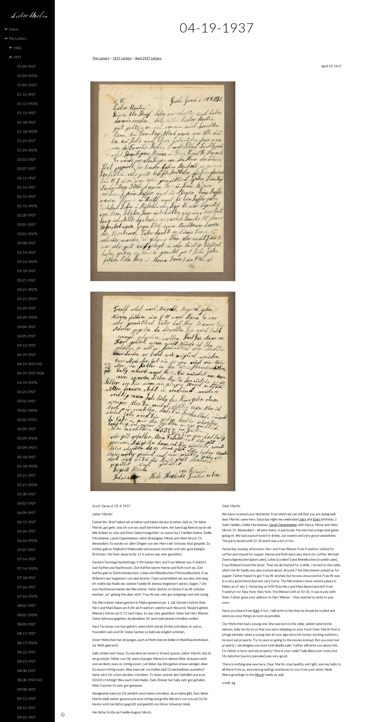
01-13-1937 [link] (27, 113)
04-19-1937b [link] (28, 382)
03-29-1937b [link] (28, 317)
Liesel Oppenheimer (283, 525)
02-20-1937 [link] (27, 215)
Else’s (317, 519)
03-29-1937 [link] (27, 308)
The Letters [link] (18, 38)
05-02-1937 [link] (27, 401)
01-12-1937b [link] (28, 103)
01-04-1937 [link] (27, 66)
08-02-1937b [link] (28, 615)
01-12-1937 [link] (27, 94)
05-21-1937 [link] (27, 475)
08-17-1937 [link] (27, 633)
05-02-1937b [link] (28, 410)
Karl (256, 610)
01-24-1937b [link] (28, 150)
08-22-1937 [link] (27, 652)
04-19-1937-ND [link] (30, 364)
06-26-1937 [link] (27, 531)
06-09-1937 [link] (27, 512)
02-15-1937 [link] (27, 196)
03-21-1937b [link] (28, 289)
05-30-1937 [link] (27, 494)
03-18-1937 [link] (27, 271)
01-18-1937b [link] (28, 131)
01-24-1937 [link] (27, 140)
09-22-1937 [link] (27, 717)
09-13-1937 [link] (27, 698)
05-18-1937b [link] (28, 466)
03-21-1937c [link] (27, 298)
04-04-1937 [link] (27, 327)
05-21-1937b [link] (28, 485)
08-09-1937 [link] (27, 624)
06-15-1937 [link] (27, 522)
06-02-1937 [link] (27, 503)
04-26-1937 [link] (27, 392)
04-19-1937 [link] (27, 354)
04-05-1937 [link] (27, 336)
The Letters (100, 58)
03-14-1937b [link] (28, 261)
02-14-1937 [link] (27, 187)
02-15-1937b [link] (28, 206)
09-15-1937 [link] (27, 708)
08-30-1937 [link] (27, 670)
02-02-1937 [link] (27, 159)
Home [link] (13, 29)
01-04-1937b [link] (28, 76)
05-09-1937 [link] (27, 429)
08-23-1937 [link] (27, 661)
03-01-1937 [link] (27, 224)
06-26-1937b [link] (28, 540)
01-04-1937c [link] (27, 85)
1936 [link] (17, 48)
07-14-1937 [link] (27, 559)
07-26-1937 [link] (27, 587)
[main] (216, 27)
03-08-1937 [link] (27, 243)
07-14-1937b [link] (28, 568)
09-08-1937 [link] (27, 689)
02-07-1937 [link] (27, 168)
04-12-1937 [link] (27, 345)
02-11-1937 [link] (27, 178)
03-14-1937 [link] (27, 252)
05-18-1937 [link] (27, 457)
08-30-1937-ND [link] (30, 680)
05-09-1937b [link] (28, 438)
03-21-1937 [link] (27, 280)
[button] (373, 6)
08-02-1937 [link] (27, 605)
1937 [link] (17, 57)
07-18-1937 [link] (27, 577)
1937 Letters (122, 58)
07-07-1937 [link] (27, 550)
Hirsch (259, 675)
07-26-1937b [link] (28, 596)
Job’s (302, 519)
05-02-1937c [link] (27, 419)
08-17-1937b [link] (28, 643)
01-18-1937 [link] (27, 122)
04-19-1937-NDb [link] (31, 373)
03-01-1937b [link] (28, 234)
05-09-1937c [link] (27, 447)
